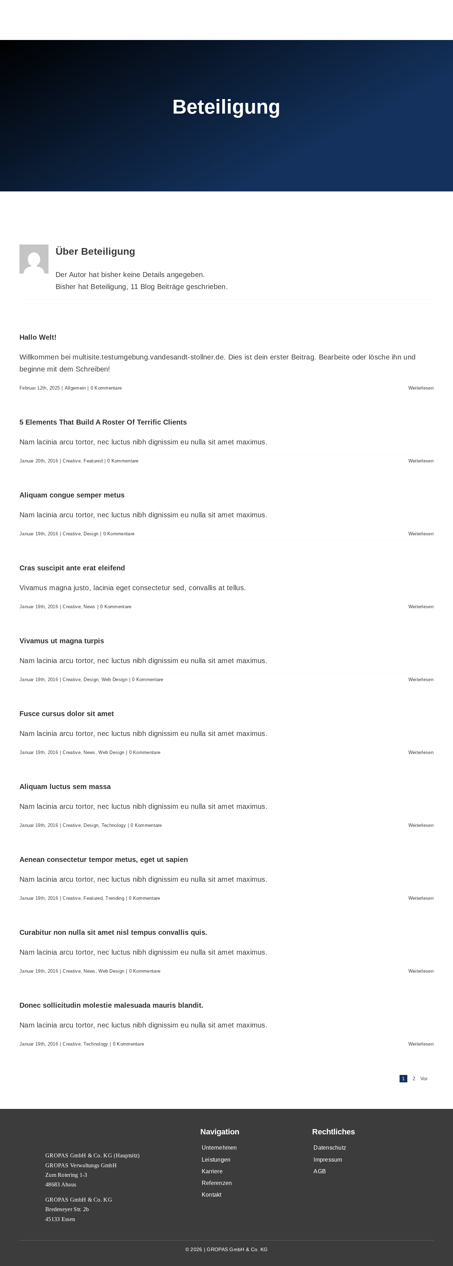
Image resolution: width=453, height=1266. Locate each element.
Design (91, 533)
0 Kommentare (106, 388)
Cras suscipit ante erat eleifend (72, 568)
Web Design (114, 679)
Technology (114, 825)
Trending (114, 898)
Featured (93, 461)
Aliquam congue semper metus (72, 495)
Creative (71, 461)
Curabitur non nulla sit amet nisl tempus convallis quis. (113, 932)
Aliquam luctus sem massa (65, 786)
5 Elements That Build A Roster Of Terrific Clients (103, 422)
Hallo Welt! (38, 337)
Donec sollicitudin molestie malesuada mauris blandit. (111, 1005)
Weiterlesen (421, 388)
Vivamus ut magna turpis (61, 641)
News (89, 606)
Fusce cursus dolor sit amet (66, 714)
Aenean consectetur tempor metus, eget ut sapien (103, 859)
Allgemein (75, 388)
